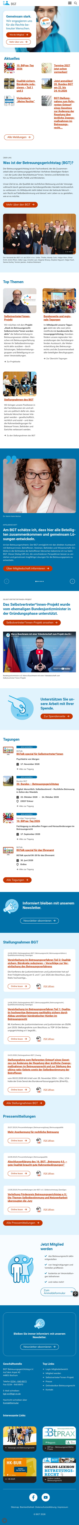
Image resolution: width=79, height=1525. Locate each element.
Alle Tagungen (15, 880)
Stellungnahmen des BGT (18, 399)
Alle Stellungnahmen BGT (22, 1103)
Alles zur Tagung (26, 769)
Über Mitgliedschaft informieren (25, 568)
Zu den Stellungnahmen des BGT (21, 435)
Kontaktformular (11, 1403)
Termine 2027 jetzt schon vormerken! (62, 69)
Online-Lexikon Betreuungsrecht (54, 1479)
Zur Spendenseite (54, 716)
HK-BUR (11, 1479)
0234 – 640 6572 (18, 1381)
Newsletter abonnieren (37, 920)
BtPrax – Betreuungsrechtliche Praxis (60, 1448)
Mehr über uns (16, 42)
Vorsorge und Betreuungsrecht (21, 1448)
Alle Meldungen (16, 137)
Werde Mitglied (16, 34)
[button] (75, 3)
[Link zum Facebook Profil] (33, 1497)
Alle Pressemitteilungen (20, 1222)
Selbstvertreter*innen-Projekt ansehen (29, 622)
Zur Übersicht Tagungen (56, 358)
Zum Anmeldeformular (54, 1291)
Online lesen (17, 986)
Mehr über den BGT (18, 204)
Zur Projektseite (13, 361)
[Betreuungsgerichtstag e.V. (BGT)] (9, 3)
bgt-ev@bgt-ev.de (12, 1393)
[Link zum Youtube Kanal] (46, 1497)
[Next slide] (72, 581)
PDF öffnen (49, 986)
